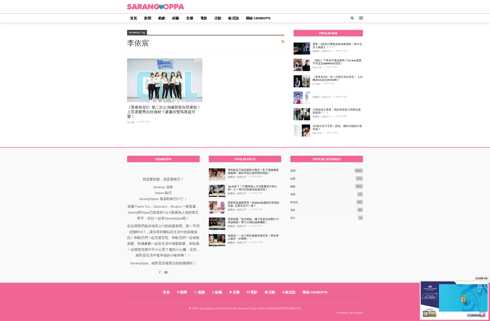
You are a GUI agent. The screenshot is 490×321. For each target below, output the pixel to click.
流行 (292, 217)
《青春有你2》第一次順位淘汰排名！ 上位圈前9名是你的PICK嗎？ (338, 78)
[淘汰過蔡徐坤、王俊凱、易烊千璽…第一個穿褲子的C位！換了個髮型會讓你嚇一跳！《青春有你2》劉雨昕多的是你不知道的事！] (302, 98)
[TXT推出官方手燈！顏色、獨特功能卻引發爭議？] (302, 130)
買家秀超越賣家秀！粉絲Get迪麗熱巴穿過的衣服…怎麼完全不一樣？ (253, 204)
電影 (203, 18)
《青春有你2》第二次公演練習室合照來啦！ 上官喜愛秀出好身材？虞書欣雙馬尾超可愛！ (164, 112)
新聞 (147, 18)
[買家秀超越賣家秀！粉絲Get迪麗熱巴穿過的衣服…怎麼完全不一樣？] (217, 207)
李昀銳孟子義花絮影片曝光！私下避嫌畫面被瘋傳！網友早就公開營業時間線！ (253, 171)
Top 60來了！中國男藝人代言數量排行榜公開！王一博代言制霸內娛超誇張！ (252, 188)
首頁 (133, 18)
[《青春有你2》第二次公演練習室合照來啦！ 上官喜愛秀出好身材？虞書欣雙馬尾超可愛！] (164, 80)
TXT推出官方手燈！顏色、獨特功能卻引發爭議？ (337, 127)
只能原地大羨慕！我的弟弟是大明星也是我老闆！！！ (337, 111)
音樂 (189, 18)
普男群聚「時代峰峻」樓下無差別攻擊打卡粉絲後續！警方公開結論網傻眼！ (253, 220)
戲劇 (161, 18)
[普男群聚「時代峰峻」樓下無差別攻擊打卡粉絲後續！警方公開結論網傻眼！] (217, 224)
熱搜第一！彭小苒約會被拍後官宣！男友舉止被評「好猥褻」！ (253, 237)
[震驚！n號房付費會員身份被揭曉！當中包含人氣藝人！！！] (302, 49)
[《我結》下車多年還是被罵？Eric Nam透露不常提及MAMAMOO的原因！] (302, 65)
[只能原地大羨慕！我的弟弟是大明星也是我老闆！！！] (302, 114)
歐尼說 (233, 18)
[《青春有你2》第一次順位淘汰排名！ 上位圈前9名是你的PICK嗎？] (302, 81)
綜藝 (175, 18)
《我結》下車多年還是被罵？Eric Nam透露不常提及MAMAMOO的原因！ (337, 62)
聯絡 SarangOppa (258, 18)
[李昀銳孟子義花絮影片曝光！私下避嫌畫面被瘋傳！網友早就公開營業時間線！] (217, 174)
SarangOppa (356, 312)
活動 (217, 18)
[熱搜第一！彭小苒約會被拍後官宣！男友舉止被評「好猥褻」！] (217, 240)
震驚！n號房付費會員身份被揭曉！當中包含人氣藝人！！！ (337, 45)
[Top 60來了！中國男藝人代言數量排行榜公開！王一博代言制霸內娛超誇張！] (217, 191)
